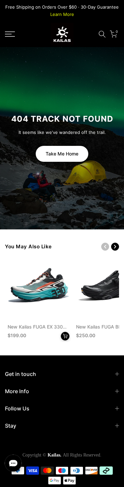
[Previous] (105, 247)
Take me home (62, 153)
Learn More (62, 14)
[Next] (115, 247)
